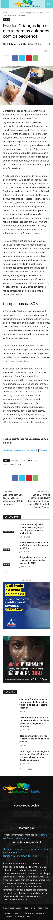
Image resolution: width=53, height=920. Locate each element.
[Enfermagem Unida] (5, 44)
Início (5, 12)
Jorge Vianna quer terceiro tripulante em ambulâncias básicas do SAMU (32, 560)
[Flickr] (23, 814)
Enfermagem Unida (17, 44)
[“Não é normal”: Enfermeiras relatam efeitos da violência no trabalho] (10, 739)
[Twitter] (22, 58)
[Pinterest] (29, 58)
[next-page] (9, 572)
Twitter (43, 450)
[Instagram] (30, 814)
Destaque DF (9, 532)
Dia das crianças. (18, 460)
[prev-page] (5, 572)
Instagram (19, 450)
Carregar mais (26, 769)
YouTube (7, 450)
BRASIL (6, 550)
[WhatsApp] (35, 58)
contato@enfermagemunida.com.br (20, 855)
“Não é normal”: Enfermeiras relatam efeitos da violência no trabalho (34, 739)
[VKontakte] (37, 814)
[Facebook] (15, 58)
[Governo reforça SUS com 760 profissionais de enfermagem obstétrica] (10, 546)
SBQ (19, 464)
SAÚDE (12, 12)
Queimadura (9, 464)
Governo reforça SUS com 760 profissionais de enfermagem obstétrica (34, 545)
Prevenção (32, 460)
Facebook (32, 450)
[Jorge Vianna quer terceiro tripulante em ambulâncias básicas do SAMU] (10, 561)
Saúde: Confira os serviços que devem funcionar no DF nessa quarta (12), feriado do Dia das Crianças (39, 501)
